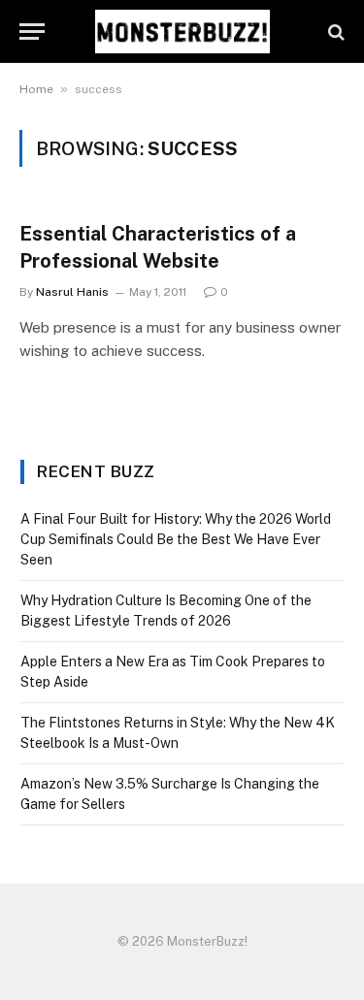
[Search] (334, 31)
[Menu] (32, 31)
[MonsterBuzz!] (182, 31)
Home (36, 89)
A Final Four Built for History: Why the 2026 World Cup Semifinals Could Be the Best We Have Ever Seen (175, 539)
